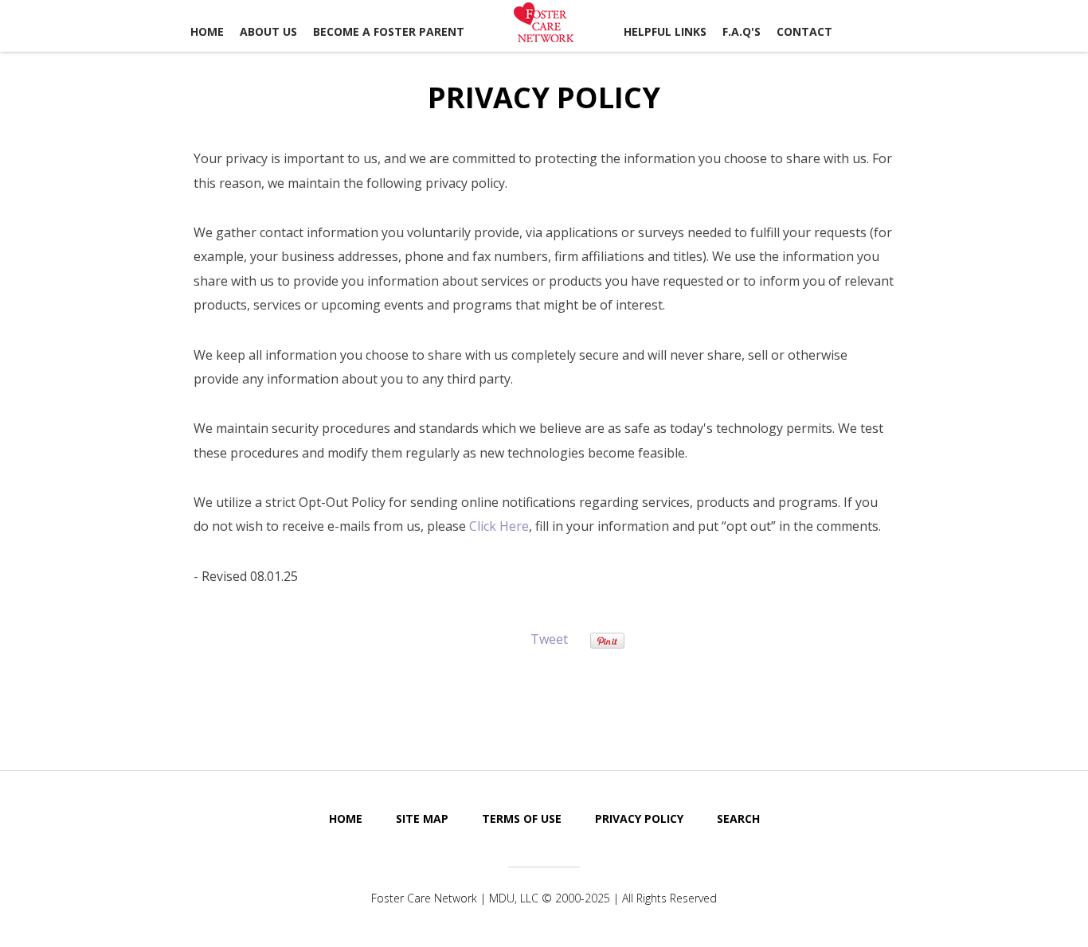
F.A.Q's (741, 31)
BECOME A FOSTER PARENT (388, 31)
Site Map (422, 818)
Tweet (549, 639)
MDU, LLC (513, 898)
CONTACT (804, 31)
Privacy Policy (639, 818)
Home (207, 31)
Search (738, 818)
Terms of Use (522, 818)
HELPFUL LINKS (665, 31)
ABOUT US (268, 31)
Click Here (499, 526)
